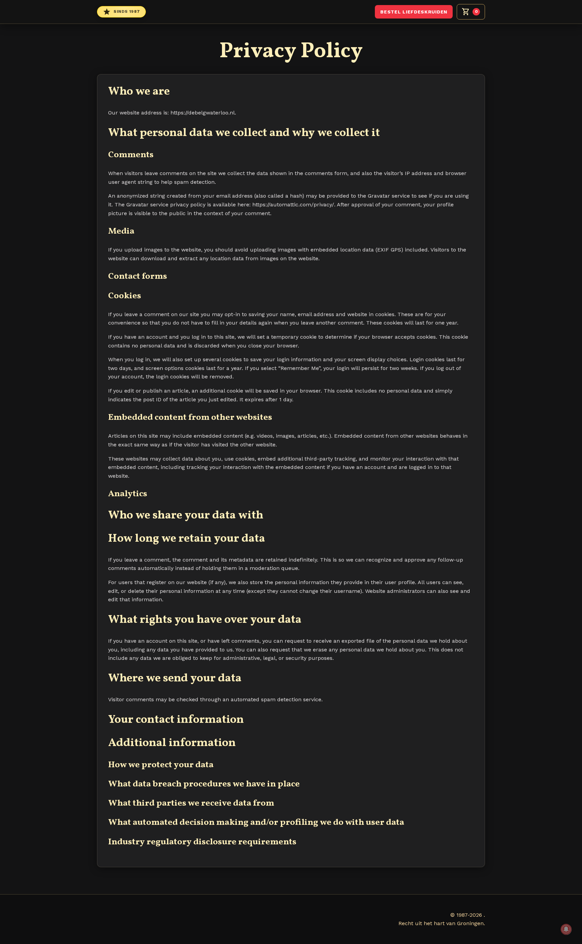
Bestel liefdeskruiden (413, 11)
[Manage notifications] (566, 929)
